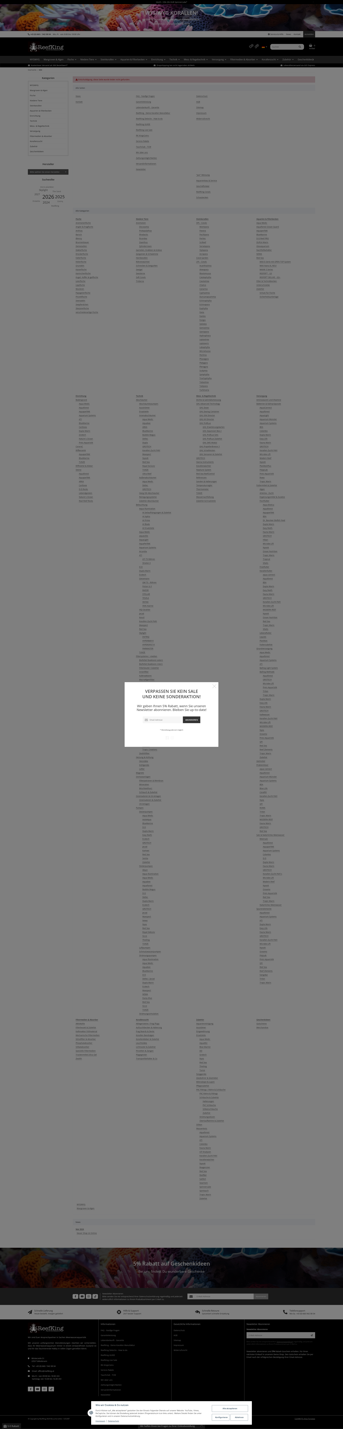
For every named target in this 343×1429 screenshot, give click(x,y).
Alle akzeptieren (230, 1408)
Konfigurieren (221, 1417)
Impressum (100, 1421)
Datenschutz (113, 1421)
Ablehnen (239, 1417)
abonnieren (191, 720)
